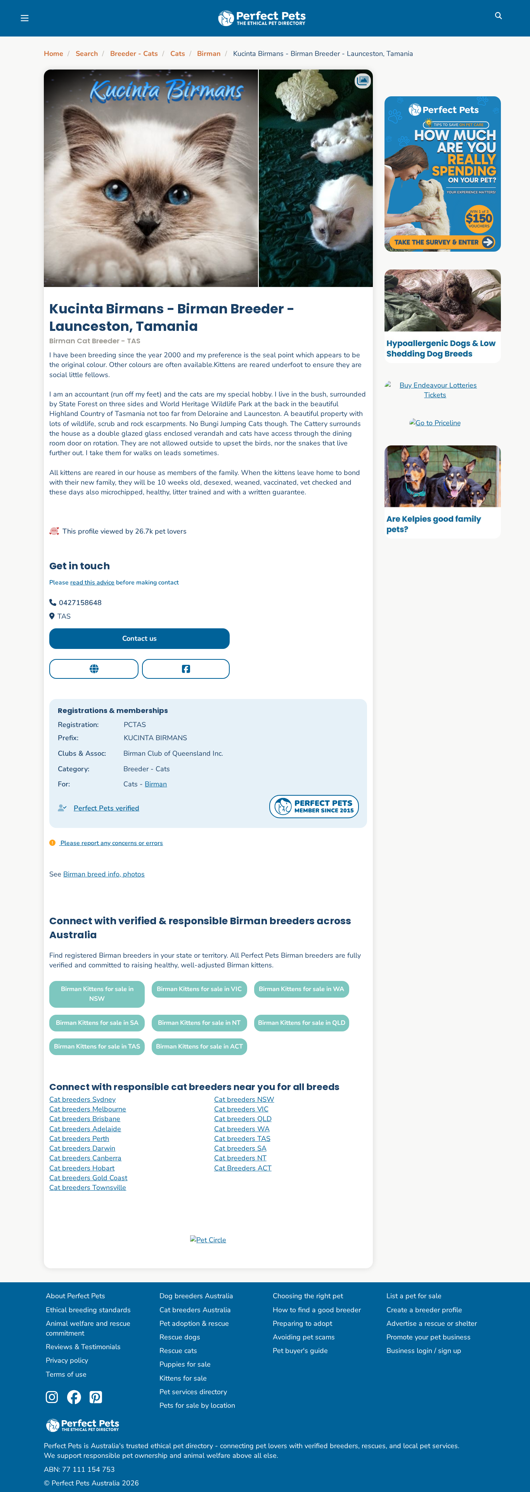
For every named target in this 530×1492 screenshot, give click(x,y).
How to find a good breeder (317, 1310)
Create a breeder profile (424, 1310)
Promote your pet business (428, 1337)
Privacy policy (67, 1360)
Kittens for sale (183, 1378)
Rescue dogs (179, 1337)
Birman (209, 53)
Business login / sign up (423, 1350)
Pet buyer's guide (300, 1350)
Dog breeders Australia (196, 1296)
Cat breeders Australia (195, 1310)
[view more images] (208, 178)
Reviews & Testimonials (83, 1346)
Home (53, 53)
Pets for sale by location (197, 1405)
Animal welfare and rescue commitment (88, 1328)
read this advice (92, 582)
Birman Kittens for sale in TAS (97, 1046)
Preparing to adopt (302, 1323)
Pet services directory (193, 1391)
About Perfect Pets (75, 1296)
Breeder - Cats (134, 53)
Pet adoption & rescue (194, 1323)
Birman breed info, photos (104, 874)
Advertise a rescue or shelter (431, 1323)
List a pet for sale (414, 1296)
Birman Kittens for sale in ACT (199, 1046)
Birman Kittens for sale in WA (301, 989)
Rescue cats (178, 1350)
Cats (177, 53)
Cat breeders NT (240, 1158)
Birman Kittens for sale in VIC (199, 989)
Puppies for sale (185, 1364)
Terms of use (66, 1374)
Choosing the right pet (308, 1296)
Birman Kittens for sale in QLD (301, 1023)
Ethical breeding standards (88, 1310)
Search (87, 53)
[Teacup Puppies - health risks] (443, 173)
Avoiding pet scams (304, 1337)
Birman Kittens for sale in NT (199, 1023)
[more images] (363, 81)
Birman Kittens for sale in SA (97, 1023)
